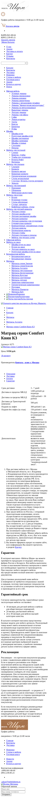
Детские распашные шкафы (23, 216)
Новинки (10, 75)
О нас (8, 47)
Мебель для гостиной (15, 150)
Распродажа (24, 296)
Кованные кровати (19, 174)
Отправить (6, 795)
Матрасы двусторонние (21, 270)
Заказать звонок (8, 40)
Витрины (15, 162)
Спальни (15, 167)
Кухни (14, 197)
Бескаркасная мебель (15, 254)
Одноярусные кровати (21, 223)
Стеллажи (15, 145)
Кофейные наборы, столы (22, 207)
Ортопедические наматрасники (25, 285)
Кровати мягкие (18, 171)
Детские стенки (18, 211)
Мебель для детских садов (23, 237)
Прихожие (16, 188)
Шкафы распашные (20, 138)
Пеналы (15, 148)
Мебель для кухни (14, 195)
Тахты (14, 122)
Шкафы (9, 131)
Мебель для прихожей (16, 185)
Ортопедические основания (23, 176)
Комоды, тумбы (18, 155)
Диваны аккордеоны (20, 100)
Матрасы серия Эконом (21, 263)
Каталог (9, 68)
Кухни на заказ (18, 247)
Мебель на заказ (13, 242)
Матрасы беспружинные (22, 273)
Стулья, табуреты (19, 204)
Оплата (9, 378)
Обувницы (16, 190)
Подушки (15, 287)
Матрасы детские (19, 280)
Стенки (14, 152)
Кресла (14, 124)
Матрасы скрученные (21, 278)
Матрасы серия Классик (22, 266)
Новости (10, 759)
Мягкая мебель (12, 91)
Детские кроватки (19, 218)
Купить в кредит (13, 84)
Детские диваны (18, 112)
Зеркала (14, 183)
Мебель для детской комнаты (19, 209)
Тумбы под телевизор (21, 157)
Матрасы (10, 261)
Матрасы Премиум (19, 289)
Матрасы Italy (17, 292)
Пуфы (14, 129)
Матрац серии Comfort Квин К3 (20, 327)
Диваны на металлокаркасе (23, 108)
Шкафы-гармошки (19, 141)
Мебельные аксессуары (21, 193)
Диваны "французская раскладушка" (27, 105)
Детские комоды (18, 228)
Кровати (15, 169)
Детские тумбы (18, 233)
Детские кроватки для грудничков (26, 221)
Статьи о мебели (13, 77)
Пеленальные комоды (21, 230)
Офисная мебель (13, 240)
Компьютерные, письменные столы (27, 226)
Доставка (10, 72)
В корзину (6, 356)
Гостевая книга (13, 79)
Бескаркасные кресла (20, 256)
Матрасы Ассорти (19, 268)
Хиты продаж (27, 299)
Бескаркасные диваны (21, 259)
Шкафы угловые (18, 143)
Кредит (9, 54)
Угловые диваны (18, 93)
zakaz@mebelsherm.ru (10, 782)
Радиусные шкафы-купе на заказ (26, 252)
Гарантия (10, 381)
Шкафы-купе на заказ (21, 244)
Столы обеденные (19, 202)
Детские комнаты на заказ (23, 249)
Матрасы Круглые (19, 275)
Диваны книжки (18, 98)
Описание (10, 374)
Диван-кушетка (18, 119)
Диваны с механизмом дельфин (25, 103)
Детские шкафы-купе (20, 214)
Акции (9, 49)
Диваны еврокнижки (20, 96)
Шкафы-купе (17, 133)
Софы (14, 117)
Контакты (10, 58)
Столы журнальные (20, 178)
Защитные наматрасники (22, 282)
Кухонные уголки (19, 200)
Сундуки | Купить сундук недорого (27, 181)
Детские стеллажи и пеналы (24, 235)
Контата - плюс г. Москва (27, 362)
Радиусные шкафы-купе (22, 136)
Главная (9, 308)
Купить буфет (17, 159)
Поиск (9, 87)
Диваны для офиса (19, 115)
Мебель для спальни (15, 164)
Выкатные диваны (19, 110)
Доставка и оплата (14, 51)
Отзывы (9, 56)
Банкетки (15, 126)
